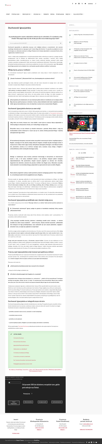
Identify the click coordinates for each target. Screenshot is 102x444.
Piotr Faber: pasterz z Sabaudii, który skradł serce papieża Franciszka (83, 90)
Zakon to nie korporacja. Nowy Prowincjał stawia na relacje (82, 134)
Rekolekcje (26, 14)
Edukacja (37, 14)
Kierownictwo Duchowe (20, 341)
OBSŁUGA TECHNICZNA (86, 429)
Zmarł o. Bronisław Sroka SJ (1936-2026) (84, 70)
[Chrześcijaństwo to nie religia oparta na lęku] (71, 106)
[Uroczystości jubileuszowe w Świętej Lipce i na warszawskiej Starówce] (71, 79)
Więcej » (83, 159)
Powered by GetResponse (78, 442)
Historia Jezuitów (28, 402)
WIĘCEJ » (39, 429)
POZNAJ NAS (15, 433)
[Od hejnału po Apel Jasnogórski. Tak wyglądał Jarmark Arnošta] (71, 51)
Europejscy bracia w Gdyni (80, 63)
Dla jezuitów (78, 14)
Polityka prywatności (65, 442)
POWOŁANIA (60, 14)
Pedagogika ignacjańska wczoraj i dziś (23, 363)
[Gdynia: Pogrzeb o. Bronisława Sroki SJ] (71, 36)
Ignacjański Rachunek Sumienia (21, 345)
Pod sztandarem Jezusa (35, 371)
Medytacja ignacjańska (55, 369)
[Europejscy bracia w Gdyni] (71, 65)
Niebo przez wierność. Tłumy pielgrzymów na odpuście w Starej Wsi (83, 56)
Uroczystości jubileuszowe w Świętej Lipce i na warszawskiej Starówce (83, 78)
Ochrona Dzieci (44, 442)
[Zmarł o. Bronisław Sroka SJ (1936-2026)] (71, 72)
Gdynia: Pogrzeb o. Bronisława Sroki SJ (83, 34)
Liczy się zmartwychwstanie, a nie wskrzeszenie (81, 143)
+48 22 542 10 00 (39, 427)
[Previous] (70, 153)
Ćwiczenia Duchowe (23, 326)
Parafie (46, 14)
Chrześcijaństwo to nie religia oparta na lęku (83, 105)
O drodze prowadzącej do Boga (21, 352)
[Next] (94, 153)
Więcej (68, 14)
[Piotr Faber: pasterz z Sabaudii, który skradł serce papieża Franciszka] (71, 92)
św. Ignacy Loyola (42, 402)
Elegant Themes (20, 440)
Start (8, 14)
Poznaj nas (15, 14)
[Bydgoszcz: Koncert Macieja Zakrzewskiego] (71, 43)
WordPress (36, 440)
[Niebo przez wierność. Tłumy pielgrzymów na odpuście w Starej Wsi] (71, 58)
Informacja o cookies (54, 442)
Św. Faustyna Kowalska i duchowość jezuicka (25, 360)
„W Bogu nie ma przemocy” (80, 97)
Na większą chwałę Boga (15, 369)
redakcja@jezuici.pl (88, 424)
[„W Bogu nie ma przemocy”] (71, 99)
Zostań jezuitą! (35, 442)
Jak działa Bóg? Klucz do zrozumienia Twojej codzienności (80, 139)
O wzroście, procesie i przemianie (22, 356)
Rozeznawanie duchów (42, 369)
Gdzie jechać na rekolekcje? (20, 349)
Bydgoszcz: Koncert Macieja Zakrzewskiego (81, 42)
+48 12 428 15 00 (62, 427)
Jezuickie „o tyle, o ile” (29, 369)
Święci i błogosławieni (14, 402)
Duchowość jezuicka (57, 402)
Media (52, 14)
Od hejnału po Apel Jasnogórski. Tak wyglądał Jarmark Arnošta (83, 49)
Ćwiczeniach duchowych (56, 113)
